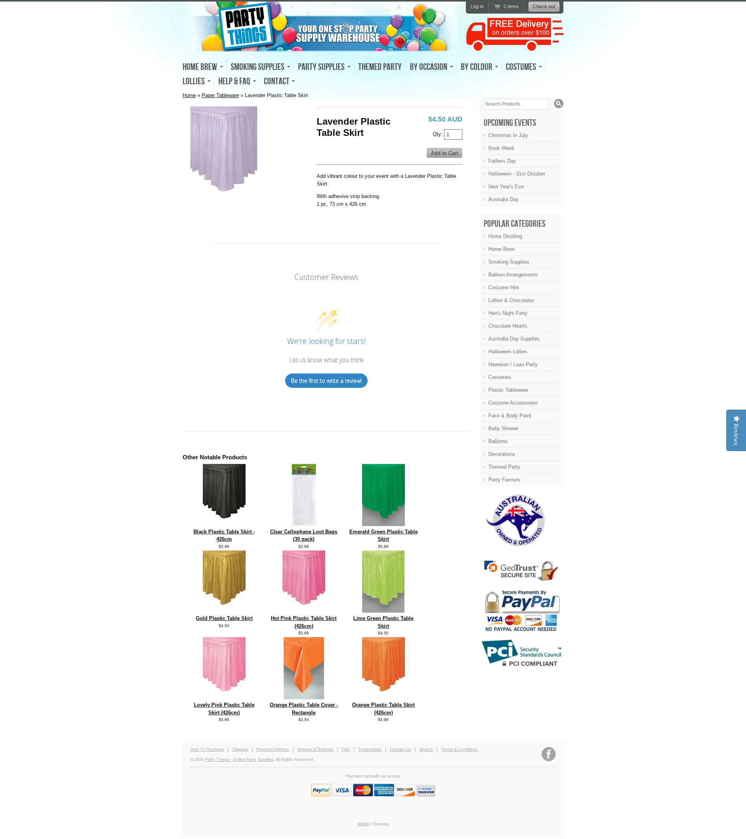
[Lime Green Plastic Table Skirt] (383, 611)
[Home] (322, 45)
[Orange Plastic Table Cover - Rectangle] (304, 697)
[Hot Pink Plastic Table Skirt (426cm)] (303, 611)
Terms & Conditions (459, 749)
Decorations (501, 454)
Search (426, 749)
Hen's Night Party (508, 313)
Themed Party (380, 67)
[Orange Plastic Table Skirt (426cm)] (383, 697)
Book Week (501, 148)
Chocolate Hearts (507, 326)
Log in (477, 6)
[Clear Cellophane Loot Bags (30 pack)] (304, 524)
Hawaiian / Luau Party (513, 364)
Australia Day (503, 199)
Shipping (240, 749)
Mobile (363, 824)
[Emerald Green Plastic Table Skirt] (383, 524)
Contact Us (400, 749)
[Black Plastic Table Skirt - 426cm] (224, 524)
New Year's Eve (506, 186)
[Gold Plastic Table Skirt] (224, 611)
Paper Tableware (220, 95)
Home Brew (501, 249)
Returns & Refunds (315, 749)
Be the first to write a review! (326, 380)
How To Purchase (207, 749)
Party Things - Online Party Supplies (239, 759)
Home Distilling (505, 236)
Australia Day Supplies (514, 339)
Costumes (499, 377)
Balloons (498, 441)
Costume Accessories (513, 403)
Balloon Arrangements (513, 275)
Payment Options (272, 749)
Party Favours (504, 480)
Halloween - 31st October (516, 174)
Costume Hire (503, 287)
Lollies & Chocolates (511, 300)
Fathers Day (502, 161)
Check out (544, 6)
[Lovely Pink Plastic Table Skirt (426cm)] (224, 697)
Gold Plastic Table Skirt (224, 618)
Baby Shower (503, 428)
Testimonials (370, 749)
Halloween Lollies (507, 351)
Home (189, 95)
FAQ (346, 749)
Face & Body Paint (509, 416)
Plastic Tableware (508, 390)
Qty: (438, 134)
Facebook (549, 754)
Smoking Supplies (508, 262)
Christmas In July (508, 135)
